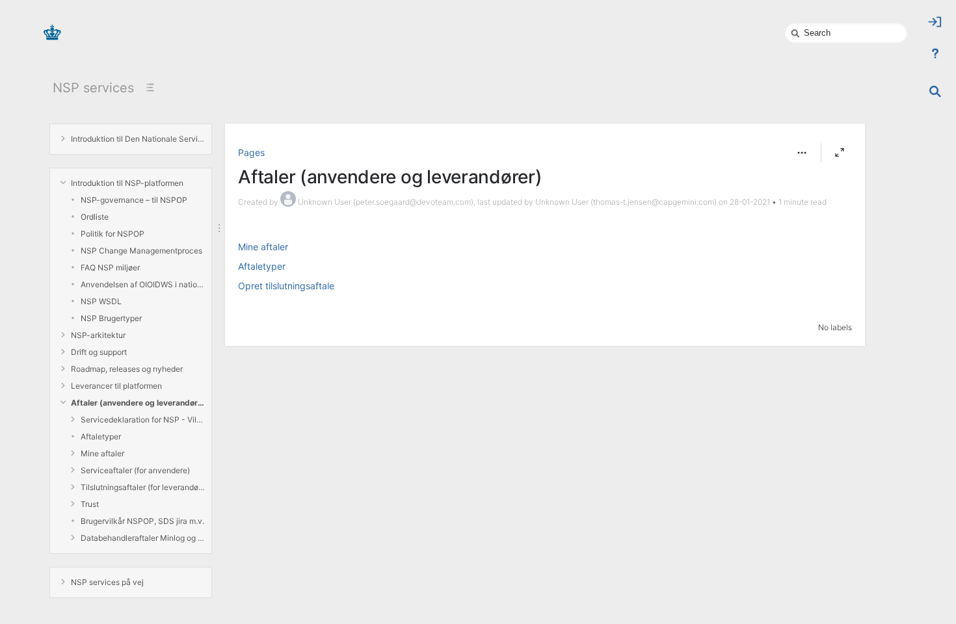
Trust (90, 504)
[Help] (935, 53)
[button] (802, 153)
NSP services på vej (107, 582)
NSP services (93, 88)
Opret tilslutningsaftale (286, 285)
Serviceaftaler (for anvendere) (135, 470)
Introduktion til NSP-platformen (127, 183)
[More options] (802, 152)
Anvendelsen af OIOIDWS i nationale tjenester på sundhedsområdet (143, 284)
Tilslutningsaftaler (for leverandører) (143, 487)
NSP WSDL (101, 301)
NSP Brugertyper (111, 318)
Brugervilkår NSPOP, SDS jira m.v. (142, 521)
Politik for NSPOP (112, 234)
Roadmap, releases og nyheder (127, 369)
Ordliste (95, 217)
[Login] (935, 22)
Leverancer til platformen (116, 386)
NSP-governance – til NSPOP (134, 200)
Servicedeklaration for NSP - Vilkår (143, 419)
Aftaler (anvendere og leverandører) (138, 403)
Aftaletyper (101, 436)
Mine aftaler (102, 453)
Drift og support (99, 352)
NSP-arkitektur (98, 335)
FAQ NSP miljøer (110, 267)
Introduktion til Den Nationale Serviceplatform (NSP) (138, 139)
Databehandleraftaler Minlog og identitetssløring (143, 538)
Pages (251, 152)
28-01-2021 (750, 202)
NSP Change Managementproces (141, 250)
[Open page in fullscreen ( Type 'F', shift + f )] (839, 152)
